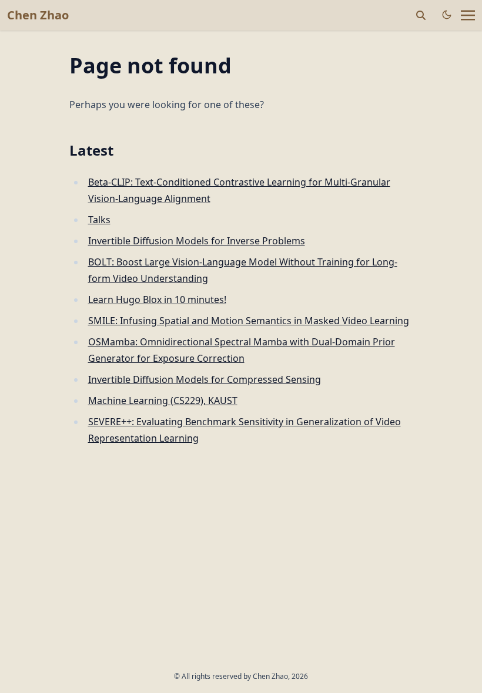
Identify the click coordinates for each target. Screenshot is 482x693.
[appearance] (447, 14)
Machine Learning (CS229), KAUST (162, 400)
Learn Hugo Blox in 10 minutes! (157, 299)
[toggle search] (421, 15)
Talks (99, 219)
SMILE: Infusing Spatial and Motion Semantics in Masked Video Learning (248, 320)
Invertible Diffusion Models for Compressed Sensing (204, 379)
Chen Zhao (38, 15)
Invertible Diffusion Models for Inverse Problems (196, 240)
